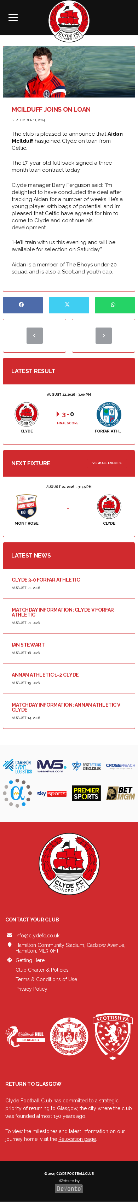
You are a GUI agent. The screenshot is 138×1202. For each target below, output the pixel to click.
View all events (107, 463)
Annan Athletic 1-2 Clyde (45, 675)
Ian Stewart (28, 645)
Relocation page (77, 1139)
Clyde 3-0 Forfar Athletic (46, 580)
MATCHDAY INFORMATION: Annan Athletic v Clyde (66, 707)
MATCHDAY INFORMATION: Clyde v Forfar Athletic (63, 612)
